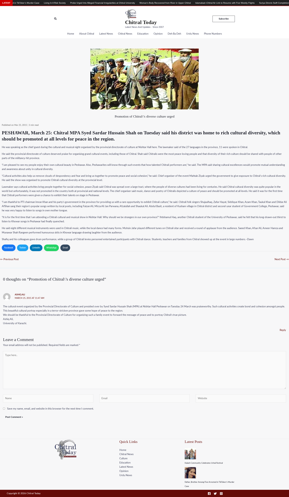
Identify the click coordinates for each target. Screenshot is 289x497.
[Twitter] (215, 493)
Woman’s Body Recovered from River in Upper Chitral (143, 3)
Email (65, 248)
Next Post (282, 259)
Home (70, 33)
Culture (123, 458)
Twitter (22, 248)
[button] (55, 19)
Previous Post (9, 259)
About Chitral (86, 33)
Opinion (158, 33)
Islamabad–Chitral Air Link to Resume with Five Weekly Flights (203, 3)
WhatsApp (51, 248)
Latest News (106, 33)
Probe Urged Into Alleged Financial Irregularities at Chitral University (80, 3)
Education (142, 33)
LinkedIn (36, 248)
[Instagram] (221, 493)
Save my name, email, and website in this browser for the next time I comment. (50, 408)
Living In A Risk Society (33, 3)
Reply (283, 330)
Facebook (8, 248)
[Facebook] (209, 493)
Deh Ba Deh (174, 33)
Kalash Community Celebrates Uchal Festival (204, 463)
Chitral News (125, 33)
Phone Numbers (213, 33)
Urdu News (192, 33)
